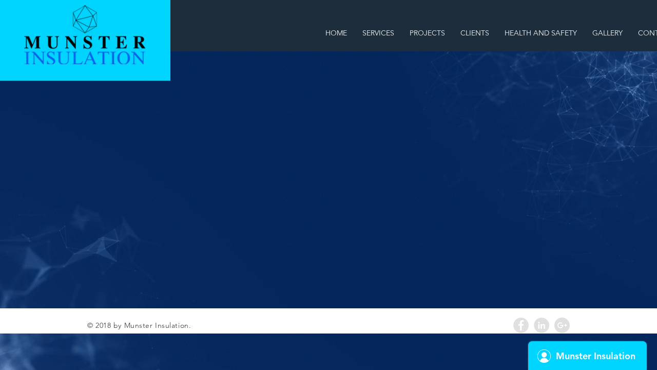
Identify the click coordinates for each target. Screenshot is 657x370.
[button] (427, 33)
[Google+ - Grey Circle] (562, 325)
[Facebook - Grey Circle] (521, 325)
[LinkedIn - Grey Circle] (541, 325)
